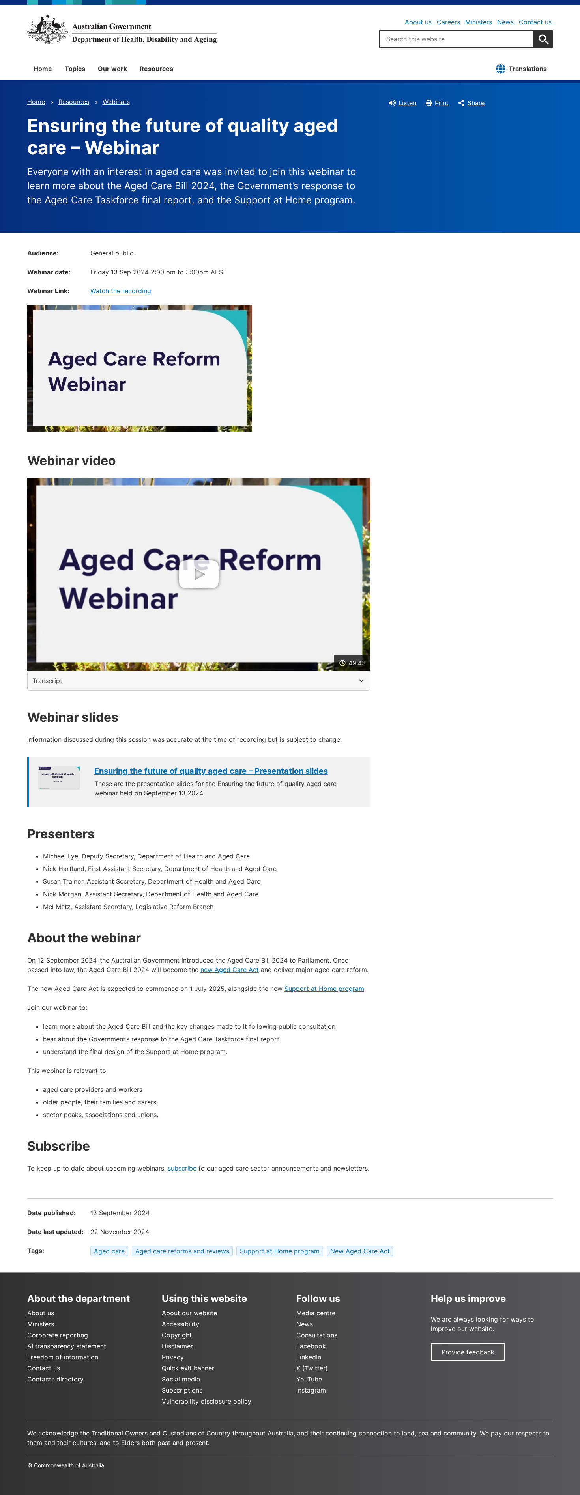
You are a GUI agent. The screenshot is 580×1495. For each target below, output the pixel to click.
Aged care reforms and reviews (182, 1251)
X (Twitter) (312, 1368)
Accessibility (180, 1324)
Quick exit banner (188, 1368)
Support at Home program (324, 988)
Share (476, 103)
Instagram (311, 1390)
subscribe (182, 1168)
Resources (156, 69)
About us (418, 22)
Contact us (535, 22)
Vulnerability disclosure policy (206, 1401)
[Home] (122, 29)
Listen (407, 103)
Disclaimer (177, 1346)
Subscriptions (182, 1390)
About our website (189, 1313)
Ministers (478, 22)
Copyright (177, 1335)
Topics (75, 69)
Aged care (109, 1251)
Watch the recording (120, 291)
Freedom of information (62, 1357)
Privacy (173, 1357)
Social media (181, 1379)
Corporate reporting (57, 1335)
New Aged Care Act (360, 1251)
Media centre (315, 1313)
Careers (448, 22)
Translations (528, 69)
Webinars (116, 102)
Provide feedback (468, 1352)
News (505, 22)
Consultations (316, 1335)
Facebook (311, 1346)
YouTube (309, 1379)
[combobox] (456, 39)
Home (43, 69)
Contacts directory (55, 1379)
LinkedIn (308, 1357)
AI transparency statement (66, 1346)
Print (442, 103)
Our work (112, 69)
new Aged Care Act (229, 970)
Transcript (47, 681)
